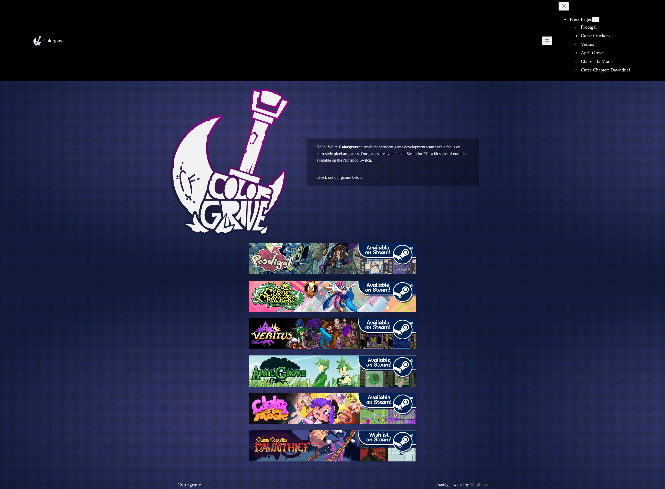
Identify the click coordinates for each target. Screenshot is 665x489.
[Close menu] (563, 6)
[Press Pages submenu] (595, 19)
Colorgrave (53, 40)
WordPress (479, 484)
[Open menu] (547, 40)
